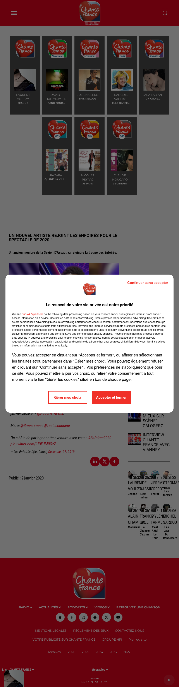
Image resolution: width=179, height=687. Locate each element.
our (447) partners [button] (32, 314)
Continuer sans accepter (147, 282)
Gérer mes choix (67, 397)
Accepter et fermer (111, 397)
